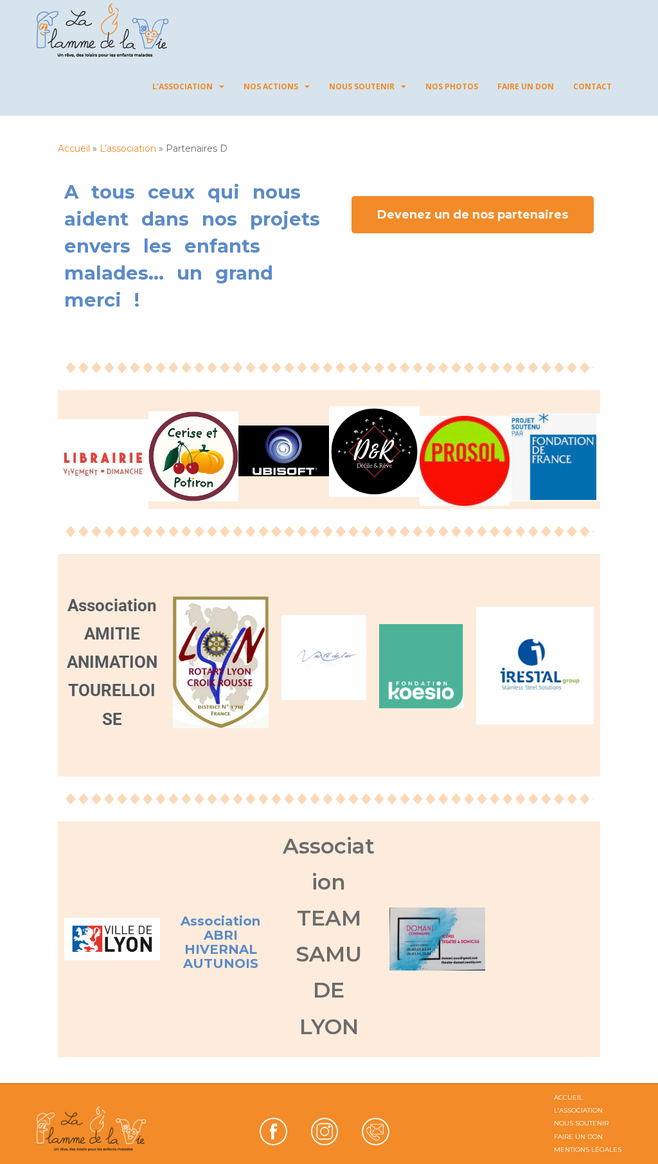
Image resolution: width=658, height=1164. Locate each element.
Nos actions (271, 86)
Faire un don (525, 86)
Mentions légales (587, 1149)
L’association (182, 86)
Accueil (74, 148)
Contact (592, 86)
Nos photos (451, 86)
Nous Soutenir (362, 86)
